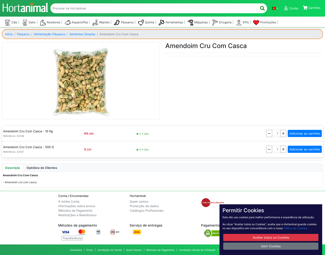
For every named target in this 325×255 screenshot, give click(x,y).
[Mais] (283, 133)
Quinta (149, 22)
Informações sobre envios (76, 206)
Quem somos (139, 201)
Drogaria (225, 22)
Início (9, 34)
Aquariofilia (80, 22)
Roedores (53, 22)
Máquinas (201, 22)
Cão (14, 22)
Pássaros (127, 22)
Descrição (12, 168)
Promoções (268, 22)
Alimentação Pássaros (49, 34)
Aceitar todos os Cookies (271, 237)
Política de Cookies (295, 228)
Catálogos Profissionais (146, 210)
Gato (32, 22)
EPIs (246, 22)
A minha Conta (68, 201)
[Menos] (269, 133)
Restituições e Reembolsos (77, 215)
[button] (275, 8)
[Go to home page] (25, 7)
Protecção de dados (144, 206)
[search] (262, 8)
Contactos (76, 249)
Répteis (104, 22)
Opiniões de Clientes (42, 168)
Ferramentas (174, 22)
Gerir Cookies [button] (271, 246)
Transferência (72, 238)
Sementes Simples (82, 34)
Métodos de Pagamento (75, 210)
